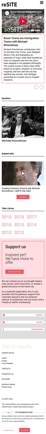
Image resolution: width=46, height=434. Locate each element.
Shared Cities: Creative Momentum (15, 407)
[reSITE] (9, 4)
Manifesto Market (8, 384)
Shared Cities (7, 387)
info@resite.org (7, 374)
